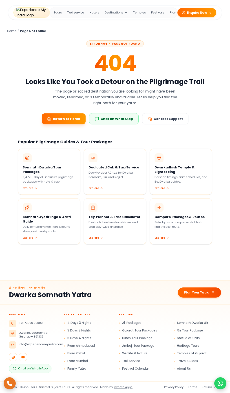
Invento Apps (123, 387)
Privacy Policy (174, 387)
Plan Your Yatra (196, 292)
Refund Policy (211, 387)
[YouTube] (23, 357)
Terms (192, 387)
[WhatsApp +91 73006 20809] (220, 383)
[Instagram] (13, 357)
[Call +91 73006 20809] (10, 383)
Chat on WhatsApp (33, 368)
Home (12, 31)
